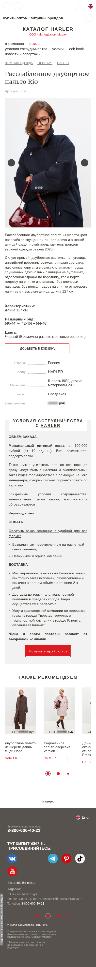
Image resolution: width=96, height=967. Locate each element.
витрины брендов (47, 18)
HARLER (11, 758)
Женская (44, 63)
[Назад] (11, 162)
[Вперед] (84, 162)
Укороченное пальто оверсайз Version (57, 747)
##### (53, 403)
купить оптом (15, 18)
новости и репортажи (22, 54)
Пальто (63, 63)
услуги (58, 49)
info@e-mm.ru (25, 882)
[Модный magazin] (38, 6)
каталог (35, 44)
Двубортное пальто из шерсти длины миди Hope (20, 747)
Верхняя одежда (19, 63)
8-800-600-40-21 (23, 830)
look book (76, 49)
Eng (85, 817)
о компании (14, 44)
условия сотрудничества (26, 49)
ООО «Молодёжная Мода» (48, 34)
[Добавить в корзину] (32, 758)
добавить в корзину (37, 348)
